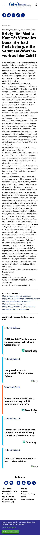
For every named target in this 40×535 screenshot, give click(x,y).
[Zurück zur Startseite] (20, 4)
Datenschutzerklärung (28, 494)
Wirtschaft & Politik (9, 499)
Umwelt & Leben (8, 496)
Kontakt (23, 496)
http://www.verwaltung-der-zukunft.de (16, 296)
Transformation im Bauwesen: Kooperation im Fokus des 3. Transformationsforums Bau (20, 432)
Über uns (24, 488)
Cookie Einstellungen (27, 499)
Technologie (6, 488)
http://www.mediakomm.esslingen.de (16, 301)
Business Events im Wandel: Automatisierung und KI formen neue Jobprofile (19, 401)
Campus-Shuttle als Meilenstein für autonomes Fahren (18, 373)
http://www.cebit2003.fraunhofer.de (15, 309)
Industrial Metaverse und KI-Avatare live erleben (20, 460)
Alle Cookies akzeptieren (10, 532)
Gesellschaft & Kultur (9, 491)
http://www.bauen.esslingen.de (14, 304)
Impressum (24, 491)
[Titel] (4, 15)
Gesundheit (6, 494)
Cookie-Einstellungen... (9, 527)
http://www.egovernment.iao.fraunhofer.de (18, 306)
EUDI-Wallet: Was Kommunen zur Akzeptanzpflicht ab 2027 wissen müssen (20, 341)
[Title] (13, 15)
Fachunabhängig (8, 502)
